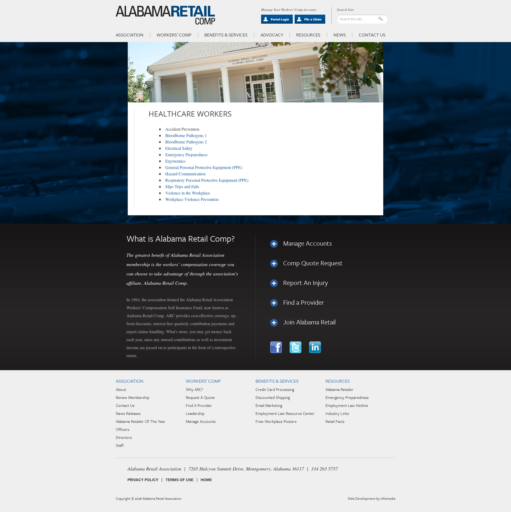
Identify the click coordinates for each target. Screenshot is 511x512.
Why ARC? (194, 389)
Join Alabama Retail (309, 322)
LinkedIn (315, 347)
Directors (124, 437)
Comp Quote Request (313, 262)
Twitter (296, 347)
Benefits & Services (226, 34)
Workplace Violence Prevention (192, 199)
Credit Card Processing (275, 389)
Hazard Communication (185, 173)
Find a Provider (303, 302)
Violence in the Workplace (187, 193)
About (121, 389)
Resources (308, 34)
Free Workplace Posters (276, 421)
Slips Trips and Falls (182, 186)
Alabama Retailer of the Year (140, 421)
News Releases (128, 413)
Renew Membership (132, 397)
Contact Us (372, 34)
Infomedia (388, 498)
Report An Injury (305, 282)
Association (129, 34)
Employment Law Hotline (346, 405)
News (339, 34)
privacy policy (142, 480)
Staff (120, 445)
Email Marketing (269, 405)
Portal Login (280, 19)
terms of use (179, 480)
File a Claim (313, 19)
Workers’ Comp (173, 34)
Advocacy (272, 34)
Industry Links (337, 413)
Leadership (195, 413)
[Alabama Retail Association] (166, 15)
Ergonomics (175, 161)
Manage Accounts (307, 243)
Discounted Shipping (273, 397)
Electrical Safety (178, 148)
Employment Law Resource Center (285, 413)
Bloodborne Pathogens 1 (186, 135)
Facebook (276, 347)
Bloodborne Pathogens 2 (186, 141)
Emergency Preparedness (186, 154)
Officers (122, 429)
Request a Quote (200, 397)
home (206, 480)
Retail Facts (334, 421)
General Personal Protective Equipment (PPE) (203, 167)
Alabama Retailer (339, 389)
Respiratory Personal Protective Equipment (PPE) (206, 180)
